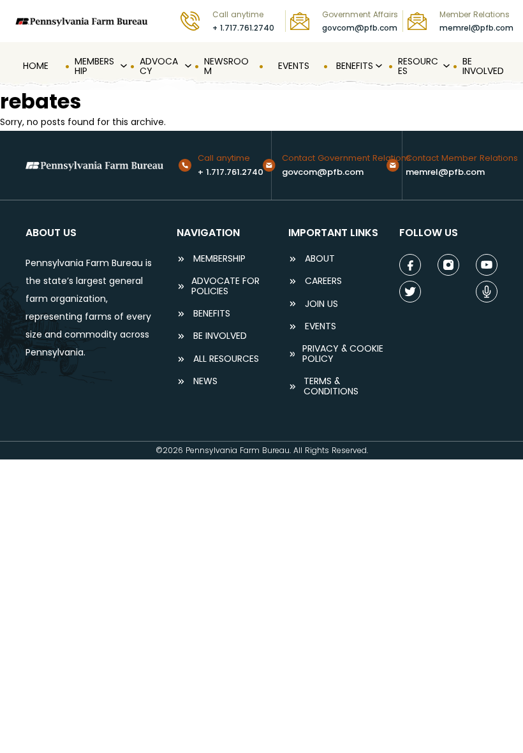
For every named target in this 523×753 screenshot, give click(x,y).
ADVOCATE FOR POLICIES (225, 286)
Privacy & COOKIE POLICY (342, 354)
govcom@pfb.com (359, 27)
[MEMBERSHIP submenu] (122, 66)
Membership (219, 259)
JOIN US (321, 304)
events (320, 326)
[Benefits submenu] (377, 66)
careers (323, 281)
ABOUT (320, 259)
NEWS (205, 381)
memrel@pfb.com (476, 27)
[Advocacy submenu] (186, 66)
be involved (220, 336)
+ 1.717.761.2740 (243, 27)
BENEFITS (211, 313)
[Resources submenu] (445, 66)
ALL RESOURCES (226, 359)
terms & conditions (331, 386)
